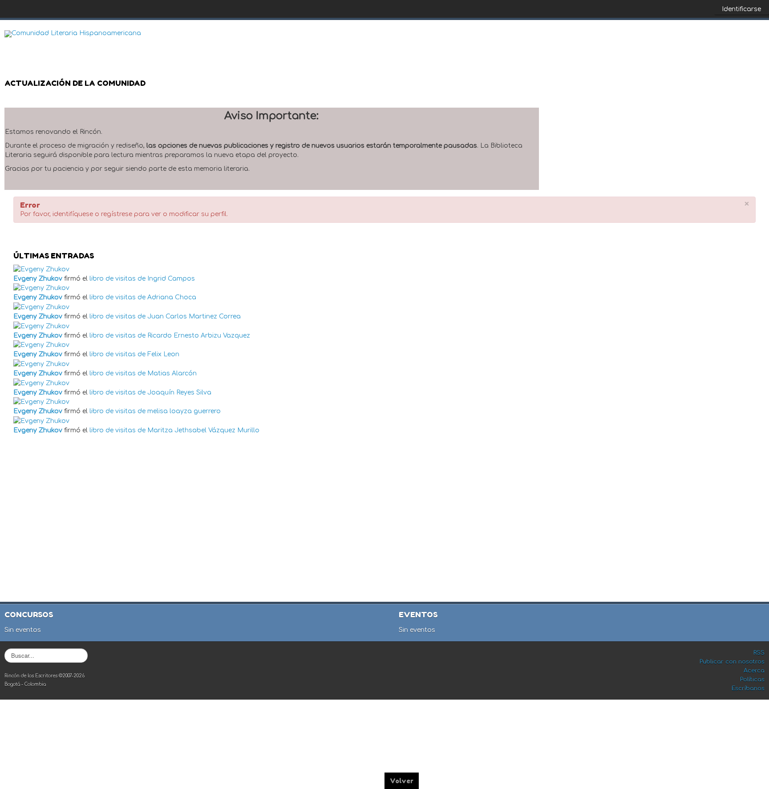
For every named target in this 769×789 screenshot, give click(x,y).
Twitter (740, 40)
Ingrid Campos (171, 278)
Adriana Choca (171, 297)
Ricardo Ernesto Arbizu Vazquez (198, 335)
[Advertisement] (385, 519)
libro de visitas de (117, 278)
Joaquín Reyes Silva (179, 392)
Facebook (722, 40)
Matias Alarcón (172, 373)
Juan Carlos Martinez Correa (194, 316)
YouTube (757, 40)
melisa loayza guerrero (184, 411)
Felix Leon (163, 354)
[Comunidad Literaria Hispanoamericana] (72, 33)
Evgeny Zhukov (37, 278)
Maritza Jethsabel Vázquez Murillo (203, 430)
